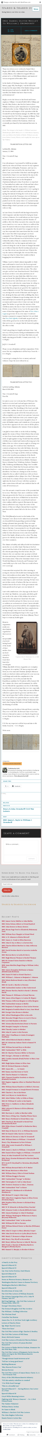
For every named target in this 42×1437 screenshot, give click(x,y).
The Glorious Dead (9, 1314)
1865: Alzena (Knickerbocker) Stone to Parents (19, 1024)
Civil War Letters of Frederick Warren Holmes (19, 1340)
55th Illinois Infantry (12, 763)
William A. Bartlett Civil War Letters (16, 1412)
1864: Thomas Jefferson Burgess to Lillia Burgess (20, 1001)
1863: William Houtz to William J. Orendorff (18, 1139)
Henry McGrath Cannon (11, 1337)
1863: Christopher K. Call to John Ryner (16, 1182)
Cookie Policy (7, 1429)
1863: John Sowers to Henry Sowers (15, 927)
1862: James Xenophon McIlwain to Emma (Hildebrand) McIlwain (17, 971)
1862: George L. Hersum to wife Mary (15, 1056)
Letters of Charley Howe (11, 1323)
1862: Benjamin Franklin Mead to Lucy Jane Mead (20, 1009)
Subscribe (7, 890)
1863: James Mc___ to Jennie (13, 1069)
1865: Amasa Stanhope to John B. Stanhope (18, 1213)
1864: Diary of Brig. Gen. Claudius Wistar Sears (19, 1116)
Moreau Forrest (7, 1370)
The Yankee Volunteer (10, 1404)
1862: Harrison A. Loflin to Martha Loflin (17, 1113)
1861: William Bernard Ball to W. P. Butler (17, 1168)
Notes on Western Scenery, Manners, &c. (17, 1279)
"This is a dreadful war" (10, 1386)
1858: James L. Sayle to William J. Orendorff (18, 1150)
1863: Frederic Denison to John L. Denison (17, 1185)
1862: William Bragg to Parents (13, 1176)
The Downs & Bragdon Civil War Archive (17, 1309)
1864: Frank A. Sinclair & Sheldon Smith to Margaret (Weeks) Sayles (18, 1246)
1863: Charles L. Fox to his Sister (14, 1092)
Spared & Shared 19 (9, 1288)
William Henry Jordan (10, 1407)
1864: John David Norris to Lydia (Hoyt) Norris (19, 1233)
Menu (36, 9)
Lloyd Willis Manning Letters (13, 1396)
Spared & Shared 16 (9, 1393)
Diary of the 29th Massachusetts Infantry (17, 1377)
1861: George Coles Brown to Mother (15, 1012)
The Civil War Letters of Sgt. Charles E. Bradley (20, 1331)
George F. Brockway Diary (12, 1306)
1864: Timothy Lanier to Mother (14, 1029)
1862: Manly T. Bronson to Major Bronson (17, 1236)
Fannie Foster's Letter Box (11, 1418)
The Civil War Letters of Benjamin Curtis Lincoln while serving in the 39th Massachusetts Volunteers (20, 1354)
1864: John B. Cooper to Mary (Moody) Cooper (19, 1231)
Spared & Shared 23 (9, 1265)
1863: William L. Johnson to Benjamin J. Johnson (20, 977)
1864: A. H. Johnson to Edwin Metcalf (15, 937)
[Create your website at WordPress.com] (21, 2)
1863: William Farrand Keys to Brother (16, 1047)
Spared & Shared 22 (9, 1268)
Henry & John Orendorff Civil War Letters (18, 1155)
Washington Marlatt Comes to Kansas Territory (20, 1282)
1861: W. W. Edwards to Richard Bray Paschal (18, 1207)
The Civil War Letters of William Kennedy (18, 1294)
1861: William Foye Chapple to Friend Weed (18, 934)
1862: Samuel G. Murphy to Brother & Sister (18, 1249)
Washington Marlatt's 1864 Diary (14, 1285)
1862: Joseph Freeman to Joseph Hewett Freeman (20, 1090)
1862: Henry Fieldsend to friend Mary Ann (18, 1119)
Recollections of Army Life (12, 1291)
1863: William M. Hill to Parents (14, 1223)
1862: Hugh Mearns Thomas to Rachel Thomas (19, 958)
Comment (31, 858)
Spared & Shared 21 (17, 8)
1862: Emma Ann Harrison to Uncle (15, 1072)
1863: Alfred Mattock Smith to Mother (16, 1040)
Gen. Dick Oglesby (12, 318)
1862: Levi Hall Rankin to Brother (14, 1021)
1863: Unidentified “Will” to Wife (14, 1050)
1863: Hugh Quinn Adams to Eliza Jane (16, 1063)
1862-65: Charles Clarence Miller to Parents (18, 1053)
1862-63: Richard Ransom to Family (15, 1066)
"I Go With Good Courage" (11, 1383)
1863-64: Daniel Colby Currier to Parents (17, 1134)
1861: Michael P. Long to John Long (15, 1195)
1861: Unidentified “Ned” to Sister (14, 1187)
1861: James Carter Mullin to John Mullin (17, 921)
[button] (8, 370)
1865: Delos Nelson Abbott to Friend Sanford (18, 924)
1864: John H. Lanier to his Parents (15, 1032)
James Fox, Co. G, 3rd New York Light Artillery (19, 1320)
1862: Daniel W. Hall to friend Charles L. (17, 974)
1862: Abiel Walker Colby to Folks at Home (17, 1098)
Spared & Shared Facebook (19, 904)
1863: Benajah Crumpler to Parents (15, 1026)
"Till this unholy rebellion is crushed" (16, 1380)
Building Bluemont (9, 1364)
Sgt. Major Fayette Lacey (11, 1326)
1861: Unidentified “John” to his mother (16, 1220)
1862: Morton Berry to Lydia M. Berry (16, 955)
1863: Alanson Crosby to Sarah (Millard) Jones (19, 1210)
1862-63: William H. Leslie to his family (16, 1101)
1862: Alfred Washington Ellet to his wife (17, 1015)
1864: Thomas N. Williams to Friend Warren (18, 995)
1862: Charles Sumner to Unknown (14, 1075)
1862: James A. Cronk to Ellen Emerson (16, 940)
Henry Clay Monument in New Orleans (16, 1142)
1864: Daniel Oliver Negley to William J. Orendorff (21, 1153)
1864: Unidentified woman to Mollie (15, 1004)
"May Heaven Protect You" (11, 1367)
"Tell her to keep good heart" (12, 1361)
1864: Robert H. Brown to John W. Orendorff (18, 1137)
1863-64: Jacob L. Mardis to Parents (15, 985)
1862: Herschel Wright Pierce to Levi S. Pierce (19, 1018)
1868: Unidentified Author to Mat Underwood (19, 988)
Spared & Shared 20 (9, 1277)
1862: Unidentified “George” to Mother (16, 1179)
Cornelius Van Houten (10, 1317)
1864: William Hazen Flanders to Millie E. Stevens (20, 1087)
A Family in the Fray (9, 1262)
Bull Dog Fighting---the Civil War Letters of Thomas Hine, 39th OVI (18, 1302)
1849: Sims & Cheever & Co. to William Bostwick (20, 1131)
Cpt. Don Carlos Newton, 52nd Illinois (16, 1271)
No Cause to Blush (8, 1409)
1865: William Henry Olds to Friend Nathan (18, 1173)
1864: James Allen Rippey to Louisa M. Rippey (19, 998)
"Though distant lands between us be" (16, 1358)
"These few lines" (8, 1329)
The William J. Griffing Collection (14, 1311)
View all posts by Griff (21, 776)
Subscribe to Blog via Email (20, 873)
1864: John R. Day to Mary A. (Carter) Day (17, 943)
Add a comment (31, 30)
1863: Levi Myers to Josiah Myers (14, 1095)
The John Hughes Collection (12, 1415)
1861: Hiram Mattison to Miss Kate (15, 1170)
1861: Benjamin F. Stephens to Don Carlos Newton (20, 1006)
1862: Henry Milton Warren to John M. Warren (19, 1242)
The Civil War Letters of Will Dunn (15, 1334)
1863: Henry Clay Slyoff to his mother (16, 1239)
